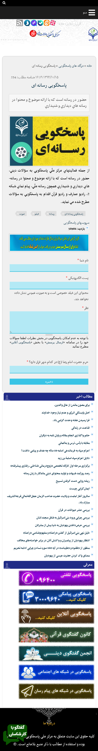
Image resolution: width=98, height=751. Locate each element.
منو (85, 12)
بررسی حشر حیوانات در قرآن (74, 510)
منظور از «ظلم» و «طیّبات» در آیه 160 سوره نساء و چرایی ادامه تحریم (52, 548)
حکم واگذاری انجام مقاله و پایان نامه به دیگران (64, 435)
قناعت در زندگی (80, 428)
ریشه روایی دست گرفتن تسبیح (73, 481)
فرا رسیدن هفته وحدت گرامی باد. (71, 420)
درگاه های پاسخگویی (71, 66)
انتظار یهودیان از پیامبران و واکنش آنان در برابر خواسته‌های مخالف (53, 540)
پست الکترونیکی (77, 278)
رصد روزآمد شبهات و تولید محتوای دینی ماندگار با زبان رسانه (57, 473)
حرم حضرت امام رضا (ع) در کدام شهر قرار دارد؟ (57, 362)
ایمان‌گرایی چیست (79, 488)
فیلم (37, 214)
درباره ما (49, 723)
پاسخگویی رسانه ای (49, 85)
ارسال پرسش (54, 342)
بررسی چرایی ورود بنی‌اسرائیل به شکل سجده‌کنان (63, 517)
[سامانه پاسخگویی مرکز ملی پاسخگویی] (15, 746)
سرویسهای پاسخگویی (76, 223)
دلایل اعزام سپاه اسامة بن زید (74, 458)
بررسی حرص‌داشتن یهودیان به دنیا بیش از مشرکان (62, 525)
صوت (22, 214)
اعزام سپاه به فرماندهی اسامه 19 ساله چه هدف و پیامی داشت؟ (55, 450)
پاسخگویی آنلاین (21, 342)
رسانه (51, 214)
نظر (85, 308)
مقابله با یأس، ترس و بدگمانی (74, 443)
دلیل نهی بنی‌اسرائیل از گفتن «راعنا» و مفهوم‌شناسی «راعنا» (56, 533)
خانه (89, 66)
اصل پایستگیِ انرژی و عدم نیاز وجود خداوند (66, 412)
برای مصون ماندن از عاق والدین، (72, 405)
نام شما (82, 260)
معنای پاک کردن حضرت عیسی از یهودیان (67, 555)
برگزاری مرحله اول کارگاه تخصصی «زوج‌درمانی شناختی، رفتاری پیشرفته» (50, 465)
